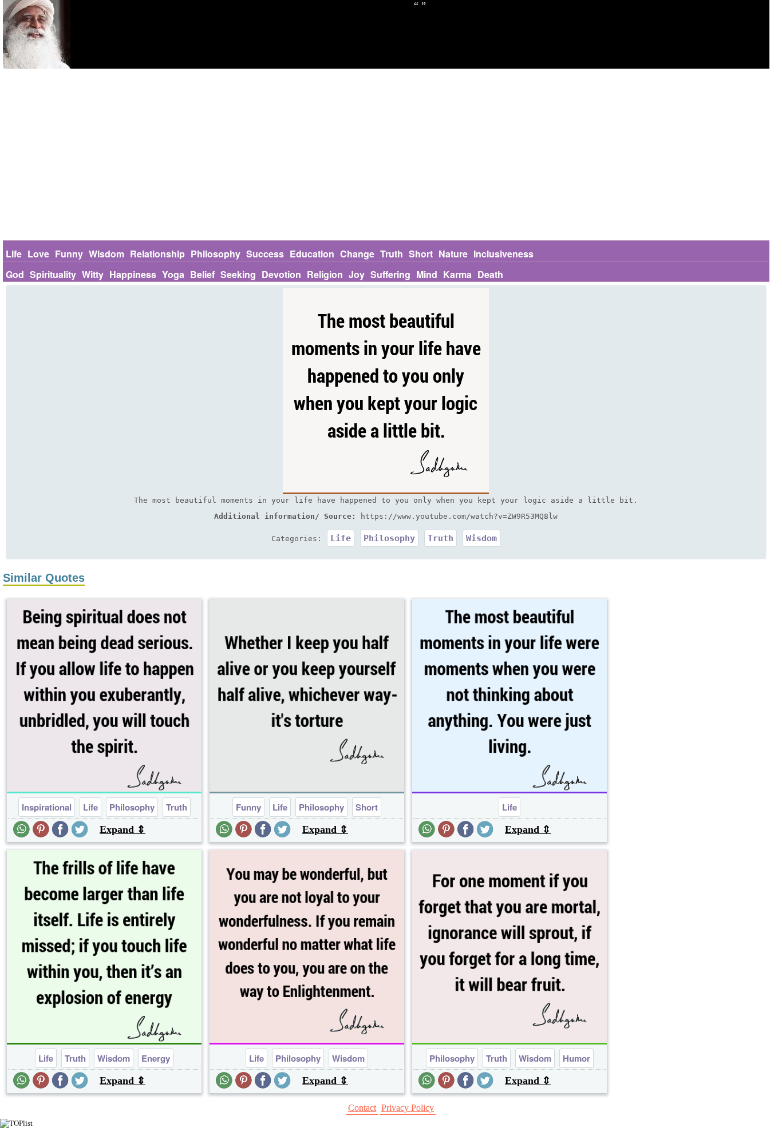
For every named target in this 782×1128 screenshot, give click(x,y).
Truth (391, 253)
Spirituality (53, 274)
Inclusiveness (503, 253)
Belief (202, 274)
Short (421, 253)
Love (38, 253)
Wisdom (106, 253)
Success (265, 253)
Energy (155, 1058)
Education (312, 253)
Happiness (132, 274)
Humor (576, 1058)
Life (14, 253)
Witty (93, 274)
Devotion (281, 274)
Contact (362, 1108)
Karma (457, 274)
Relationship (157, 253)
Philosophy (215, 253)
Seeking (238, 274)
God (15, 274)
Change (357, 253)
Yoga (173, 274)
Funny (69, 253)
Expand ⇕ (122, 829)
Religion (325, 274)
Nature (453, 253)
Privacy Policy (407, 1108)
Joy (357, 274)
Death (490, 274)
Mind (426, 274)
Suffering (390, 274)
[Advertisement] (385, 154)
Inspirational (47, 807)
